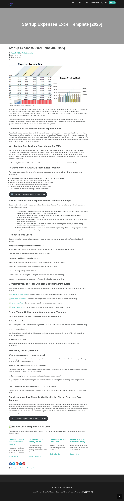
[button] (102, 3)
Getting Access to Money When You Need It (16, 441)
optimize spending (17, 307)
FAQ (48, 492)
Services (39, 492)
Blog (44, 492)
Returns (66, 492)
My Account (79, 492)
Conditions (59, 492)
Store (80, 3)
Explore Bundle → (15, 456)
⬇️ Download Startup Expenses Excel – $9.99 (28, 194)
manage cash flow (17, 303)
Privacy (52, 492)
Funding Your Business (18, 468)
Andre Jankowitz (27, 53)
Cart (87, 3)
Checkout (95, 3)
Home (73, 3)
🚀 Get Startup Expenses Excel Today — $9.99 (28, 418)
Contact (71, 492)
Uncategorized (31, 468)
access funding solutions (19, 294)
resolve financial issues (19, 299)
